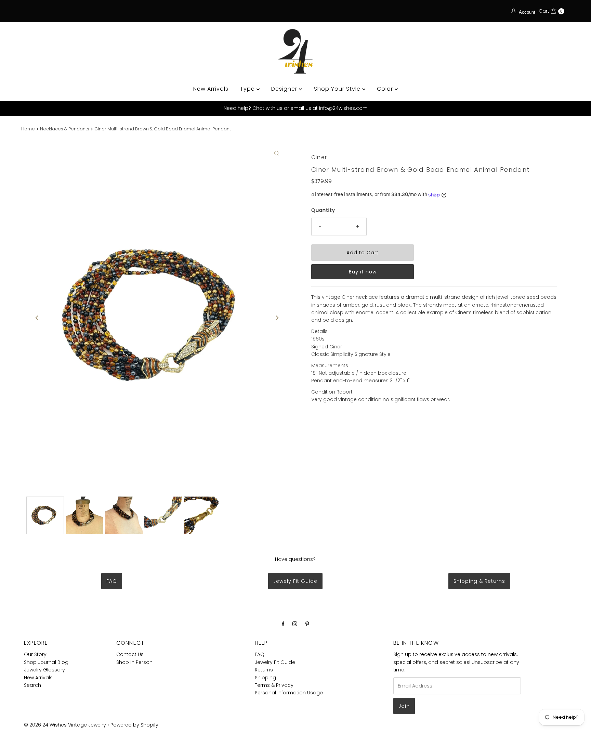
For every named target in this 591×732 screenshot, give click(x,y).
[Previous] (37, 317)
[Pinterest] (307, 624)
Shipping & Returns (479, 581)
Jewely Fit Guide (295, 581)
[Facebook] (283, 624)
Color (386, 89)
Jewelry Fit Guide (275, 662)
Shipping (265, 677)
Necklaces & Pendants (64, 129)
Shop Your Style (338, 89)
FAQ (111, 581)
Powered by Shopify (134, 724)
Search (32, 685)
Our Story (35, 654)
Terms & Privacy (274, 685)
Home (28, 129)
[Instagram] (294, 624)
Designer (285, 89)
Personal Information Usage (289, 692)
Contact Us (130, 654)
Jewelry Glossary (44, 669)
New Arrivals (210, 89)
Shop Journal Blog (46, 662)
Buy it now (363, 271)
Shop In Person (134, 662)
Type (248, 89)
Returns (264, 669)
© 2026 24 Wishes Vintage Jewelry (65, 724)
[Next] (276, 317)
